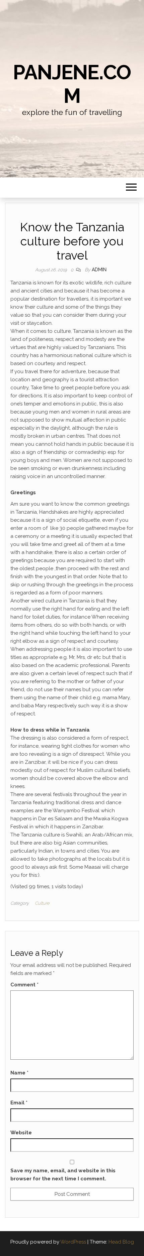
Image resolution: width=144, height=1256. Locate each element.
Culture (42, 903)
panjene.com (72, 84)
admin (99, 269)
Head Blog (121, 1242)
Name (19, 1073)
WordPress (73, 1242)
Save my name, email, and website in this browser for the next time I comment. (63, 1175)
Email (18, 1103)
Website (21, 1133)
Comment (24, 985)
